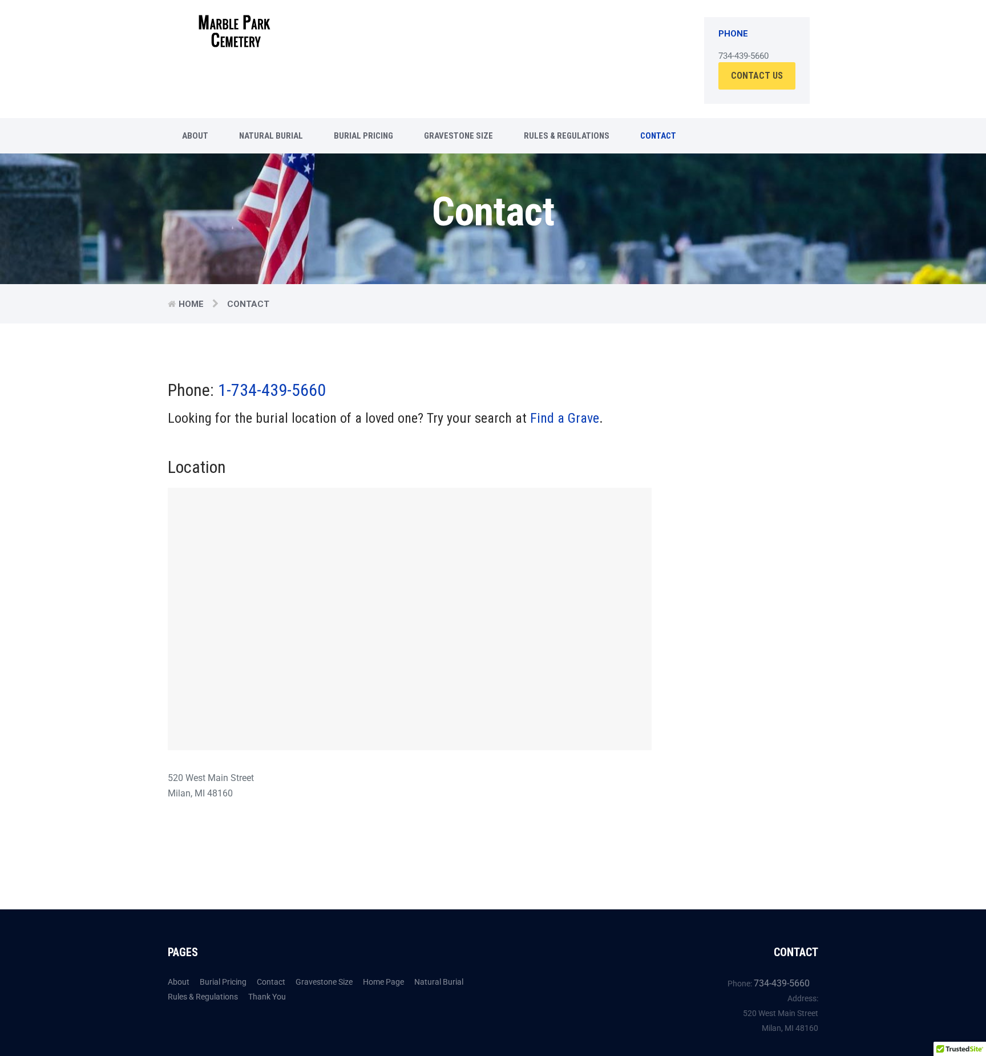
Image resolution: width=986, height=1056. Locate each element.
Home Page (383, 981)
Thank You (267, 996)
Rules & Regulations (566, 136)
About (195, 136)
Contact (658, 136)
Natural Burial (271, 136)
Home (191, 304)
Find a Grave (564, 418)
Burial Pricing (363, 136)
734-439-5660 (782, 983)
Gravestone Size (458, 136)
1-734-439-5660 (272, 390)
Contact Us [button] (757, 75)
